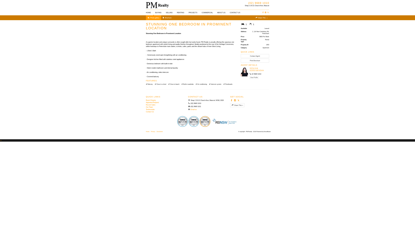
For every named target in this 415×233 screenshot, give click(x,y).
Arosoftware (267, 131)
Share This (262, 18)
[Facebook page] (263, 12)
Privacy (153, 131)
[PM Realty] (157, 5)
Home (148, 12)
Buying (158, 12)
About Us (221, 12)
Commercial (207, 12)
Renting (180, 12)
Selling (169, 12)
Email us (194, 109)
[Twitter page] (268, 12)
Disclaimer (160, 131)
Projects (193, 12)
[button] (255, 60)
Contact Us (235, 12)
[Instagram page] (265, 12)
